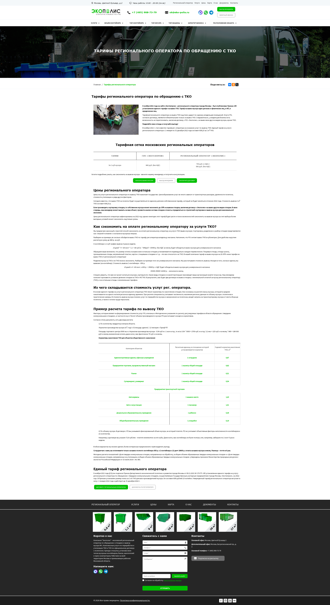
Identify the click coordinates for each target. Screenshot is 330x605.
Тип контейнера (137, 23)
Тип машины (174, 23)
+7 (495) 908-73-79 (144, 12)
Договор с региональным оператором (111, 487)
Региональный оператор (183, 3)
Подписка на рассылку (208, 558)
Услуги (197, 3)
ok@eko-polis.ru (179, 12)
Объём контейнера (112, 23)
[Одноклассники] (233, 84)
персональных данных (172, 580)
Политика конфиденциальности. (135, 600)
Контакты (234, 3)
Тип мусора (156, 23)
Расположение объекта (223, 23)
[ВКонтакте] (229, 84)
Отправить (165, 588)
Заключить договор (187, 180)
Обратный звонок (226, 15)
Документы (224, 3)
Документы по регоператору (143, 487)
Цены (203, 3)
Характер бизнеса (196, 23)
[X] (236, 84)
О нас (216, 3)
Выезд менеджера (226, 9)
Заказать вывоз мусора (144, 180)
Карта (209, 3)
